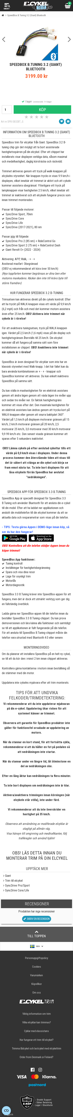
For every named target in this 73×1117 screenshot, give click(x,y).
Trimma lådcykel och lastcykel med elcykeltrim (36, 1048)
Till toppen (36, 936)
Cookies (36, 966)
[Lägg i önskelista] (61, 121)
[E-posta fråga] (68, 121)
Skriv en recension (38, 919)
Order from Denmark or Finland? (36, 1057)
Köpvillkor (36, 984)
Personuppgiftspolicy (36, 958)
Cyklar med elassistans (36, 1031)
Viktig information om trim (36, 1013)
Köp (42, 109)
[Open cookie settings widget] (6, 1110)
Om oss (36, 992)
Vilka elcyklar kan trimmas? (36, 1022)
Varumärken (36, 975)
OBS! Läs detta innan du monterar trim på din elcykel (37, 855)
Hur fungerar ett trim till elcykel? (37, 1040)
